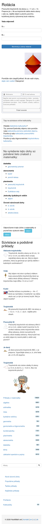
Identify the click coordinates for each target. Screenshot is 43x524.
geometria (21, 421)
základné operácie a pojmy (21, 454)
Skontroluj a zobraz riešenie (21, 46)
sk (37, 519)
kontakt (26, 519)
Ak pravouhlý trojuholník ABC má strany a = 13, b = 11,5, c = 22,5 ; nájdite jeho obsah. (22, 310)
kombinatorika (21, 431)
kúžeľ (10, 173)
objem (10, 198)
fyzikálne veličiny (21, 416)
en (31, 519)
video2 (7, 234)
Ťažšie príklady (11, 486)
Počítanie (7, 500)
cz (34, 519)
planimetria (21, 435)
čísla (21, 412)
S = (3, 35)
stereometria (21, 440)
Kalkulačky (21, 504)
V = (3, 26)
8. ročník (11, 205)
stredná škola (13, 212)
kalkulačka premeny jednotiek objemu (22, 131)
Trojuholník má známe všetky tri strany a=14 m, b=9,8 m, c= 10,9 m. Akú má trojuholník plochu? (20, 366)
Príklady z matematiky (21, 398)
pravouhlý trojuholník (16, 184)
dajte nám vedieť (8, 81)
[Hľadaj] (39, 465)
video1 (28, 231)
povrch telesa (13, 177)
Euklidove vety (13, 191)
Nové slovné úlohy (12, 476)
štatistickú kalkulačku (18, 126)
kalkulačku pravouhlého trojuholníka (18, 134)
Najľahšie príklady (12, 490)
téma (21, 449)
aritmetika (21, 407)
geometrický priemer (16, 166)
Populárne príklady (12, 481)
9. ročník (11, 209)
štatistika (21, 445)
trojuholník (12, 188)
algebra (21, 402)
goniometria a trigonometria (21, 426)
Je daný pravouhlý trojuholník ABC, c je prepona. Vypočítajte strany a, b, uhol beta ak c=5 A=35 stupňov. (22, 351)
